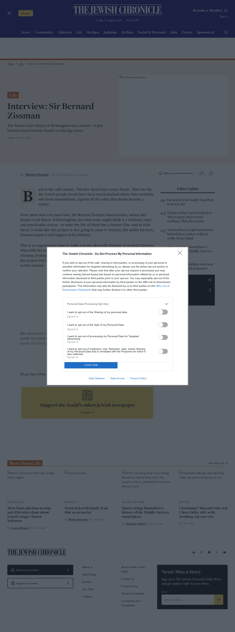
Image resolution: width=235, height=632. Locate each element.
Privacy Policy (138, 378)
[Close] (181, 254)
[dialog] (117, 316)
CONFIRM (91, 365)
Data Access (117, 378)
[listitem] (117, 304)
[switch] (163, 312)
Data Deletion (97, 378)
